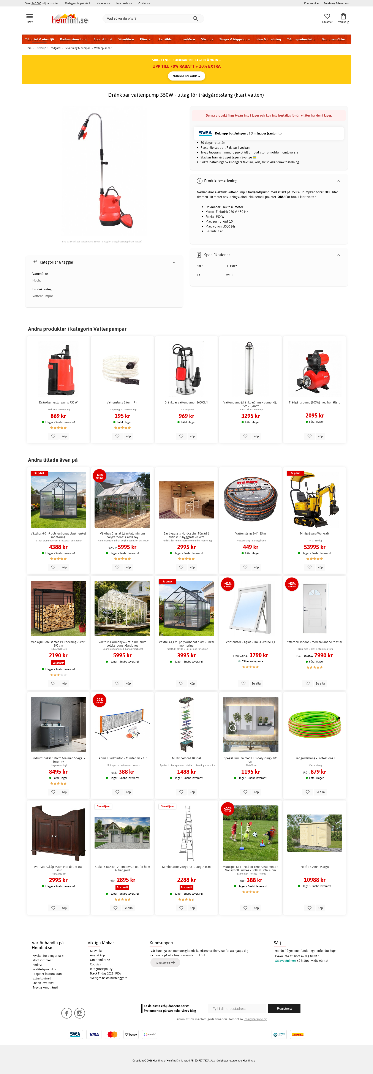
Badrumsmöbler (333, 39)
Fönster (146, 39)
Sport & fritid (102, 39)
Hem (28, 48)
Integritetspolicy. (255, 1019)
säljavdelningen (286, 961)
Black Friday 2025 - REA (105, 973)
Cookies (95, 964)
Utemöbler (165, 39)
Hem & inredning (268, 39)
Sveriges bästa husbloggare (108, 978)
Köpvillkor (97, 951)
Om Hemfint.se (100, 960)
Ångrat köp (97, 955)
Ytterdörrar (126, 39)
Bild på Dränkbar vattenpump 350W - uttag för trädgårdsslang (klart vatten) (102, 241)
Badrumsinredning (73, 39)
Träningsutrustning (301, 39)
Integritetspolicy (101, 969)
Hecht (36, 280)
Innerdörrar (187, 39)
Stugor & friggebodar (234, 39)
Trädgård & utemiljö (39, 39)
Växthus (207, 39)
